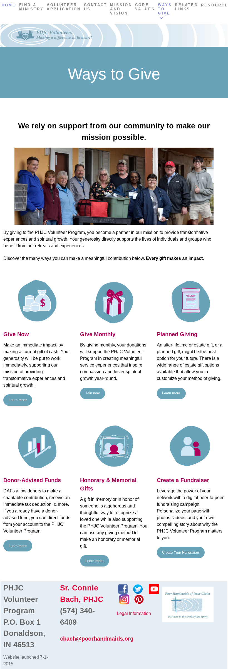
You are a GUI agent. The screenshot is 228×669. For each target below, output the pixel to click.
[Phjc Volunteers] (114, 35)
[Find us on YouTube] (154, 588)
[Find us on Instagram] (124, 599)
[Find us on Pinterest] (139, 599)
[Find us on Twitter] (138, 588)
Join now (92, 393)
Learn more (18, 400)
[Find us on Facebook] (123, 588)
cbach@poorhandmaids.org (96, 639)
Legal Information (134, 613)
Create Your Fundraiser (180, 552)
